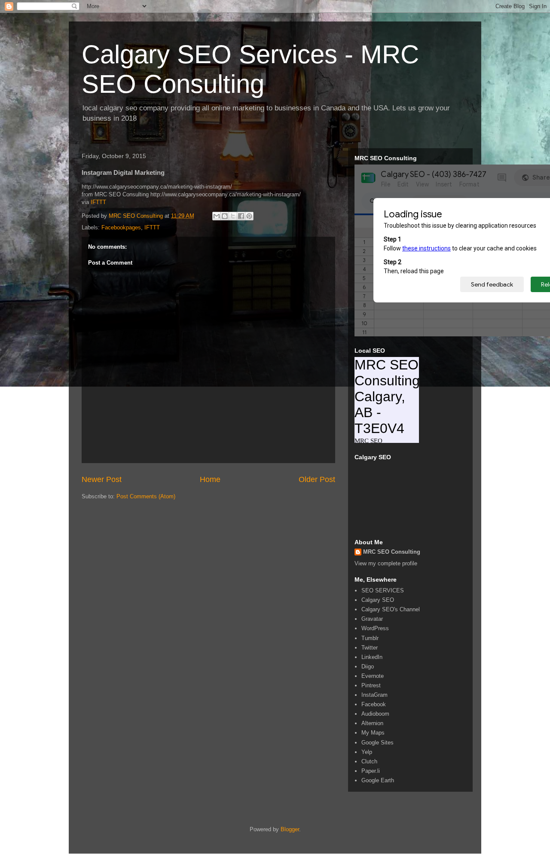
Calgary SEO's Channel (390, 609)
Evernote (372, 676)
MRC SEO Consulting (391, 552)
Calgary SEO (377, 600)
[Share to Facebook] (241, 216)
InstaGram (374, 695)
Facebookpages (121, 227)
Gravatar (372, 619)
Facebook (373, 704)
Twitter (369, 647)
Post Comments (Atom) (145, 496)
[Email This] (216, 216)
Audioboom (375, 714)
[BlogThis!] (224, 216)
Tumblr (370, 638)
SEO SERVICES (382, 590)
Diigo (367, 666)
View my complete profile (385, 563)
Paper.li (370, 771)
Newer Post (102, 479)
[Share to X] (233, 216)
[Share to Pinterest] (249, 216)
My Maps (373, 732)
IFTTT (98, 202)
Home (210, 479)
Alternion (372, 723)
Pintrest (371, 685)
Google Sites (377, 742)
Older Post (317, 479)
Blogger (290, 829)
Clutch (369, 761)
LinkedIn (371, 657)
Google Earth (377, 780)
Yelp (366, 752)
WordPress (375, 628)
